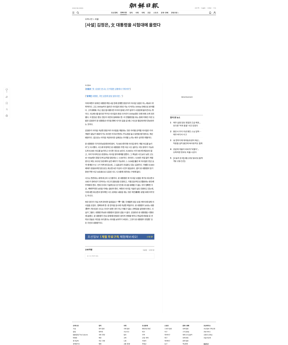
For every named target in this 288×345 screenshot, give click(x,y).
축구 (165, 338)
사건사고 (126, 332)
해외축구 (167, 341)
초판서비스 (207, 332)
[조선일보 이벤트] (119, 237)
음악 (190, 335)
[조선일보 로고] (144, 5)
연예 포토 (186, 338)
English (203, 8)
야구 (165, 332)
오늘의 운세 (207, 338)
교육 (125, 338)
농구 (165, 344)
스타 (184, 332)
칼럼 (74, 332)
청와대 (101, 332)
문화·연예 (186, 326)
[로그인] (214, 12)
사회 (125, 326)
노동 (125, 341)
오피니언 (88, 19)
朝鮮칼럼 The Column (80, 335)
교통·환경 (127, 344)
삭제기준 (151, 250)
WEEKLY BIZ (146, 329)
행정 (100, 344)
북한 (100, 338)
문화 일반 (186, 341)
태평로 (75, 338)
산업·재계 (145, 338)
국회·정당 (102, 335)
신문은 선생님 (208, 335)
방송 (187, 332)
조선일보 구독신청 (209, 329)
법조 (125, 335)
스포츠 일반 (168, 329)
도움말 (145, 250)
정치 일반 (102, 329)
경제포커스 (76, 344)
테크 (143, 332)
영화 (186, 344)
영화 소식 (186, 335)
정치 (100, 326)
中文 (214, 8)
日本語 (209, 8)
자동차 (144, 341)
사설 (96, 19)
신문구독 (197, 8)
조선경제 (145, 326)
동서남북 (76, 341)
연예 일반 (186, 329)
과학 (143, 335)
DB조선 (206, 344)
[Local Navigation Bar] (73, 12)
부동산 (144, 344)
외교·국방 (102, 341)
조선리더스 (207, 326)
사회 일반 (127, 329)
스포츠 (166, 326)
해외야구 (167, 335)
